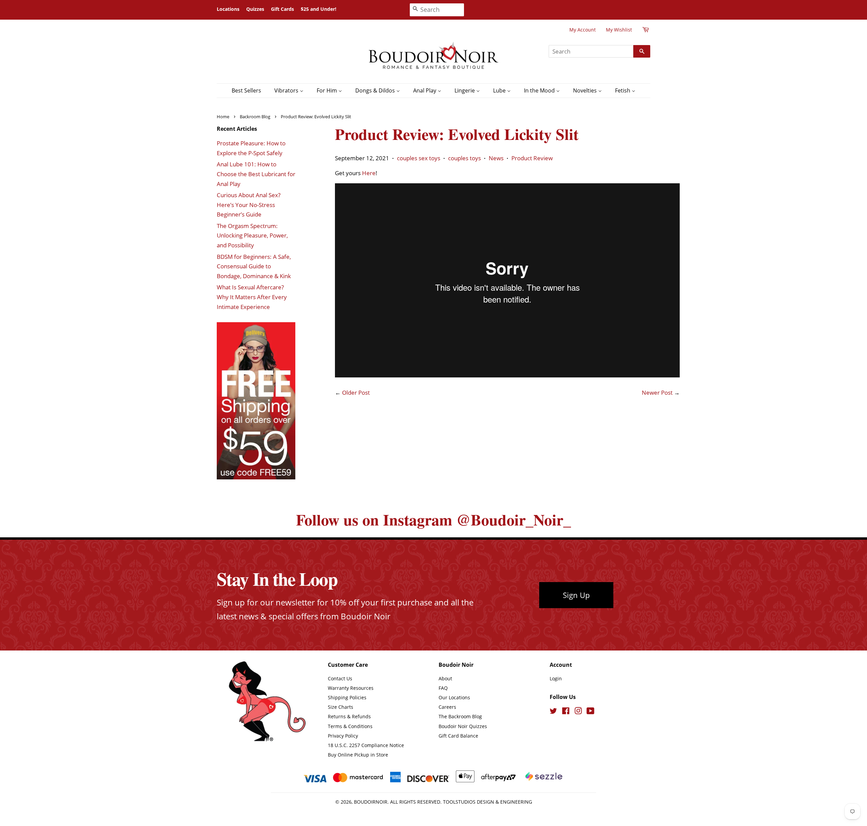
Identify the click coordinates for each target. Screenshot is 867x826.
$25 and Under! (318, 9)
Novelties (585, 90)
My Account (582, 29)
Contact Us (340, 678)
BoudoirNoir (370, 802)
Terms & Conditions (350, 726)
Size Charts (340, 707)
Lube (500, 90)
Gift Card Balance (458, 735)
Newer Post (657, 392)
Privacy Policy (343, 735)
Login (556, 678)
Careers (447, 707)
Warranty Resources (351, 688)
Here (369, 173)
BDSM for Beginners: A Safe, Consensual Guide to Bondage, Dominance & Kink (254, 266)
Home (223, 116)
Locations (228, 9)
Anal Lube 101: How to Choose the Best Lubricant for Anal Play (256, 174)
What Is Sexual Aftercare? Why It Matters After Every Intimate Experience (252, 297)
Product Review (532, 158)
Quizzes (255, 9)
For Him (327, 90)
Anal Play (425, 90)
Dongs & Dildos (375, 90)
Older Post (356, 392)
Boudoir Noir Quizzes (463, 726)
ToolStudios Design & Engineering (487, 802)
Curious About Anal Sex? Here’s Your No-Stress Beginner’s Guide (248, 205)
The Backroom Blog (460, 716)
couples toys (464, 158)
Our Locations (454, 697)
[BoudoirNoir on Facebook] (566, 712)
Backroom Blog (255, 116)
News (496, 158)
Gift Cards (282, 9)
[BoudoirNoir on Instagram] (578, 712)
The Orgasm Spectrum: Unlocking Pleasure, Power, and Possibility (252, 235)
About (445, 678)
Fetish (623, 90)
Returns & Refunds (349, 716)
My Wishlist (619, 29)
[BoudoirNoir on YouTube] (590, 712)
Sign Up (576, 595)
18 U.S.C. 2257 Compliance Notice (366, 745)
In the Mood (540, 90)
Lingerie (465, 90)
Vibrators (287, 90)
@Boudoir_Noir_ (513, 519)
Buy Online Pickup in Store (358, 754)
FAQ (443, 688)
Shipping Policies (347, 697)
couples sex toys (418, 158)
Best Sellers (246, 90)
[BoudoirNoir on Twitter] (553, 712)
